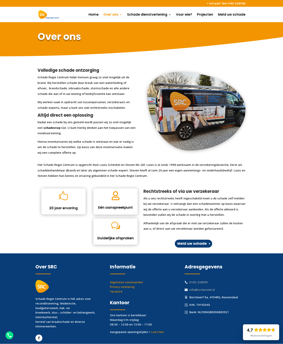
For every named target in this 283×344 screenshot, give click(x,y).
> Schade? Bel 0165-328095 (226, 3)
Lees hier (157, 332)
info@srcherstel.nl (202, 290)
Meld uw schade (231, 15)
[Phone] (9, 335)
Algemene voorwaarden (126, 282)
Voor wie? (184, 15)
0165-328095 (198, 282)
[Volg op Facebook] (38, 338)
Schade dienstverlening (147, 15)
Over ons (110, 15)
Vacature (116, 291)
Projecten (205, 15)
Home (94, 15)
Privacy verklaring (122, 287)
